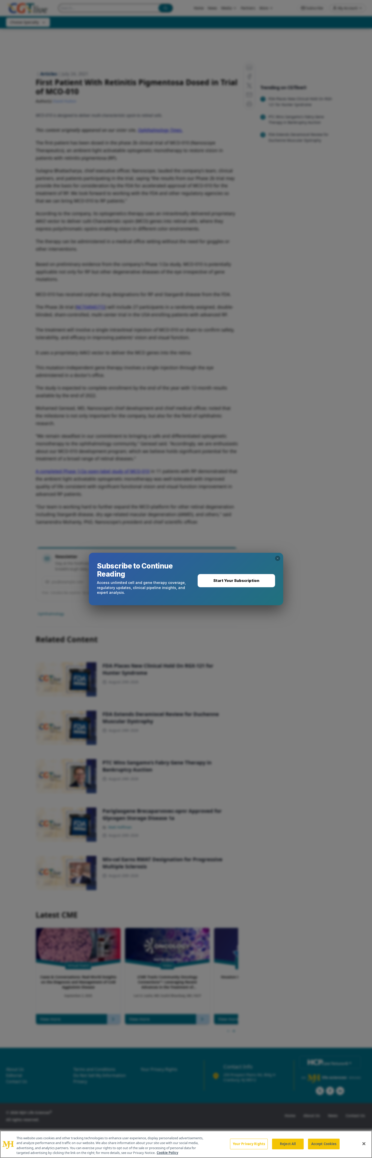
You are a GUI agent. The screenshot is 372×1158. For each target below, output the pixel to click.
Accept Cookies (324, 1144)
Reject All (288, 1144)
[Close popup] (277, 558)
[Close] (363, 1143)
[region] (186, 1144)
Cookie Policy (167, 1152)
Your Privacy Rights (249, 1144)
